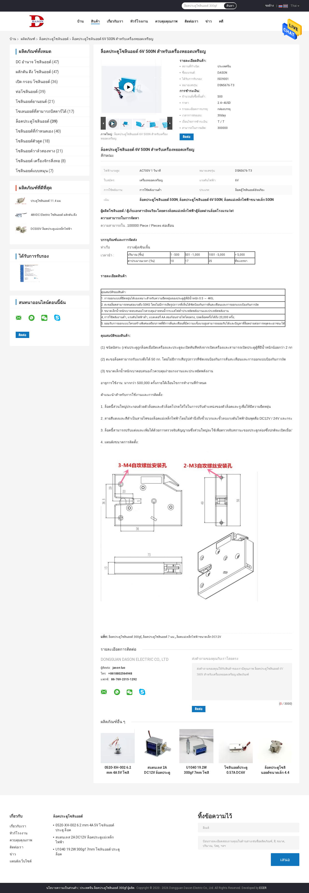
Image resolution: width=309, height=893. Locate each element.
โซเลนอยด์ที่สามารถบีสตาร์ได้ (41, 111)
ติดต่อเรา (191, 21)
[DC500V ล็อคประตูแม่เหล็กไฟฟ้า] (20, 228)
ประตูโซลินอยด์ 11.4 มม (46, 201)
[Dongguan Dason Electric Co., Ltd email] (22, 318)
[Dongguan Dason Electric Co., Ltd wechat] (47, 318)
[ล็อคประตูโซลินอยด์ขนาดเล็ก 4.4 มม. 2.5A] (275, 746)
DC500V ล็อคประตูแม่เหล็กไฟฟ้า (51, 229)
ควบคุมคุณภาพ (166, 21)
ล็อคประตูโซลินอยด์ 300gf (125, 637)
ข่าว (208, 21)
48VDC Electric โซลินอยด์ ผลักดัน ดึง (54, 215)
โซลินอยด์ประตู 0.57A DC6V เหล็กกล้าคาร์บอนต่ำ (236, 770)
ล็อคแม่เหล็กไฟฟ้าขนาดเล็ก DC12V (198, 637)
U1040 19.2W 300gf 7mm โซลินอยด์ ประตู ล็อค (196, 770)
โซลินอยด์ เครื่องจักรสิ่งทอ (38, 161)
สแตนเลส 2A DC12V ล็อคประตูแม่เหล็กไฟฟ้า (157, 770)
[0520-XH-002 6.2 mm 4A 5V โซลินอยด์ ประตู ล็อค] (118, 746)
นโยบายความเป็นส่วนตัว (62, 888)
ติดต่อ (186, 137)
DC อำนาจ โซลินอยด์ (33, 62)
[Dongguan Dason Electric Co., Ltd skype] (60, 318)
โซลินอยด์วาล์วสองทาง (35, 151)
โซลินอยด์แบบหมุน (32, 171)
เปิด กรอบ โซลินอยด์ (33, 81)
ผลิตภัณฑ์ (28, 39)
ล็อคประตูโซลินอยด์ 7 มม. (159, 637)
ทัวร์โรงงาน (139, 21)
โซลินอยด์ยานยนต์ (31, 101)
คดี (221, 21)
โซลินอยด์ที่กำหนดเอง (34, 131)
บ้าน (80, 21)
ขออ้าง (269, 5)
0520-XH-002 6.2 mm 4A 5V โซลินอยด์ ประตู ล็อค (118, 770)
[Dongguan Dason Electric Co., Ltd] (36, 21)
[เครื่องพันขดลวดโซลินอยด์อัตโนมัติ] (128, 87)
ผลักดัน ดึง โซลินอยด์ (33, 72)
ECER (263, 888)
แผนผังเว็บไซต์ (21, 861)
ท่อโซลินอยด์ (27, 91)
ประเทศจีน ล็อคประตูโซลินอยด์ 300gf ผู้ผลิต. (108, 888)
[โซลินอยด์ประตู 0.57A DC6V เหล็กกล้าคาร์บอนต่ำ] (236, 746)
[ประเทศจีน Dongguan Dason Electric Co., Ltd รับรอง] (29, 273)
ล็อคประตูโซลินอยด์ (54, 39)
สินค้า (95, 21)
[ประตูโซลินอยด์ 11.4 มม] (20, 200)
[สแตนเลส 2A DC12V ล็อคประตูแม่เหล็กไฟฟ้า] (157, 746)
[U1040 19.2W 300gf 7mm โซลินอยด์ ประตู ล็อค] (196, 746)
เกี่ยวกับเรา (115, 21)
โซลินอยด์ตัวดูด (29, 141)
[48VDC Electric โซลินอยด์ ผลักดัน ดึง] (20, 214)
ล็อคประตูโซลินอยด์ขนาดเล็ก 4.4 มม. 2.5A (275, 770)
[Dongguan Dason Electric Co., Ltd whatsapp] (34, 318)
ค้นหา (230, 5)
